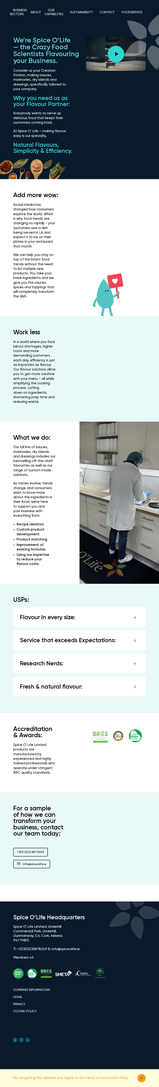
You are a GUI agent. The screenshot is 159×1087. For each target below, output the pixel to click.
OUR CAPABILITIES (54, 12)
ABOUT (35, 12)
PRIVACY (19, 1004)
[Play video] (116, 54)
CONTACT (107, 12)
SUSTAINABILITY (81, 12)
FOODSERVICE (132, 12)
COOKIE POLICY (25, 1011)
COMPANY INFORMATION (31, 990)
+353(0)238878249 (32, 949)
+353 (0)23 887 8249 (30, 852)
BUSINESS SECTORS (18, 12)
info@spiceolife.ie (34, 864)
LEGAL (17, 997)
